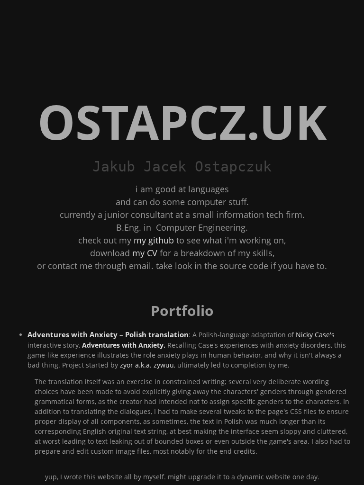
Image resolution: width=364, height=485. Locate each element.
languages (208, 189)
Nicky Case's (315, 334)
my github (154, 240)
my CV (144, 253)
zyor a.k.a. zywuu (147, 364)
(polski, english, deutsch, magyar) (208, 189)
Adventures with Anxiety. (123, 345)
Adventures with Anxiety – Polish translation (108, 335)
